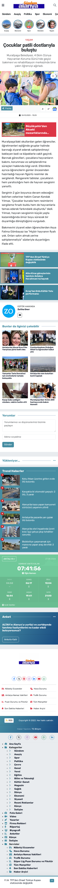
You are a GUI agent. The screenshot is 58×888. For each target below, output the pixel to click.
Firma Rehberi (17, 823)
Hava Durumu (40, 689)
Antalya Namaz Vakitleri (16, 695)
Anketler (14, 833)
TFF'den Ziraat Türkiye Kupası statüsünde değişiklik (25, 881)
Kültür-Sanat (21, 782)
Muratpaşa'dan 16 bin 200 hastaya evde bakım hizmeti (42, 402)
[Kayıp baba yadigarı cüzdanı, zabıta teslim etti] (15, 390)
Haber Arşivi (39, 708)
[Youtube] (39, 678)
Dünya (18, 792)
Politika (28, 14)
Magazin (19, 785)
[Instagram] (29, 678)
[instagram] (27, 737)
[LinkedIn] (34, 678)
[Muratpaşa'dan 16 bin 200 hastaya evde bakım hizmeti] (43, 390)
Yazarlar (14, 820)
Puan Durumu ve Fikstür (16, 702)
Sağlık (17, 788)
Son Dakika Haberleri (14, 708)
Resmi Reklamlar (23, 802)
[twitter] (18, 737)
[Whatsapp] (44, 678)
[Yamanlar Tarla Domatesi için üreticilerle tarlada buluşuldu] (15, 364)
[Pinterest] (24, 678)
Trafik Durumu (40, 695)
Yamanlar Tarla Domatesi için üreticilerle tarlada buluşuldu (13, 375)
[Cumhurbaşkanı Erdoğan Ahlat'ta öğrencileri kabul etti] (43, 338)
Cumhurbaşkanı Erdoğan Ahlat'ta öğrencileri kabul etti (42, 349)
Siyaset (18, 799)
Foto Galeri (15, 813)
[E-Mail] (20, 315)
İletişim (18, 809)
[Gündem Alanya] (28, 5)
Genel (17, 768)
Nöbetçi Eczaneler (13, 689)
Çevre (17, 764)
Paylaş (8, 108)
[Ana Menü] (3, 5)
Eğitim (18, 775)
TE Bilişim (36, 729)
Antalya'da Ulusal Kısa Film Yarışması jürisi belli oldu (14, 348)
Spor (37, 14)
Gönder (8, 444)
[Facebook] (14, 678)
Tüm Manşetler (40, 702)
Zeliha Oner (24, 309)
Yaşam (29, 39)
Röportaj (14, 826)
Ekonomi (47, 14)
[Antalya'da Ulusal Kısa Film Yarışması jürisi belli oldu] (15, 338)
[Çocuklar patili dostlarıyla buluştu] (29, 88)
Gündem (6, 14)
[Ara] (54, 5)
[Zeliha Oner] (8, 311)
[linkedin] (52, 737)
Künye (17, 806)
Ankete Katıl (10, 639)
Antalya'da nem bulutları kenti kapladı (41, 374)
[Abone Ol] (54, 108)
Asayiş (17, 14)
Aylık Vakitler (9, 605)
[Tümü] (54, 460)
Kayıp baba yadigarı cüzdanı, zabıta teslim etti (14, 401)
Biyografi (14, 830)
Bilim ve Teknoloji (24, 778)
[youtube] (35, 737)
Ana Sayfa (15, 744)
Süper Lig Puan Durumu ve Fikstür (33, 861)
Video (12, 816)
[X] (19, 678)
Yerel (17, 771)
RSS (10, 720)
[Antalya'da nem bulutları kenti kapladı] (43, 364)
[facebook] (10, 737)
